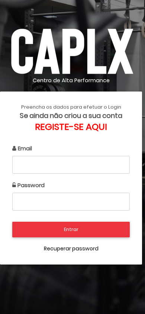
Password (30, 185)
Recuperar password (71, 248)
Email (24, 148)
